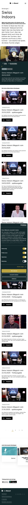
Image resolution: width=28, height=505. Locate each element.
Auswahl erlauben (14, 274)
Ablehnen (14, 278)
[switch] (24, 253)
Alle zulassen (14, 270)
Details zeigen (20, 266)
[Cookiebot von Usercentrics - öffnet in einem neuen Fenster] (20, 225)
